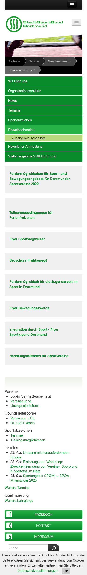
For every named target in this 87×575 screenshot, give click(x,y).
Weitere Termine (17, 487)
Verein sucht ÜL (22, 417)
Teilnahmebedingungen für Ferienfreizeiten (31, 215)
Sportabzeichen (18, 119)
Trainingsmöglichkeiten (27, 439)
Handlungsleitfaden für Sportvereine (38, 355)
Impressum (43, 536)
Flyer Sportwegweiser (27, 238)
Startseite (14, 61)
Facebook (43, 514)
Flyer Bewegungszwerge (29, 307)
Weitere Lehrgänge (19, 500)
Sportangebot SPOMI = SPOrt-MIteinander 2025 (40, 477)
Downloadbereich (59, 61)
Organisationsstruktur (23, 90)
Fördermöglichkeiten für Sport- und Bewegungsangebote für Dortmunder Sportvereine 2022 (39, 178)
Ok (66, 571)
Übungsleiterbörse (24, 405)
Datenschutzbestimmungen (37, 570)
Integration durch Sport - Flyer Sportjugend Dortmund (33, 332)
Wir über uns (16, 80)
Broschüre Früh (22, 260)
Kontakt (43, 525)
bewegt (41, 260)
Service (34, 61)
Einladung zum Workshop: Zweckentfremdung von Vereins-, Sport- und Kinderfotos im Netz (43, 466)
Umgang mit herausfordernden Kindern (39, 454)
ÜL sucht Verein (22, 422)
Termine (12, 110)
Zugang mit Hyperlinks (25, 137)
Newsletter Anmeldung (23, 146)
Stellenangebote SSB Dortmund (30, 155)
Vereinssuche (20, 400)
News (11, 100)
